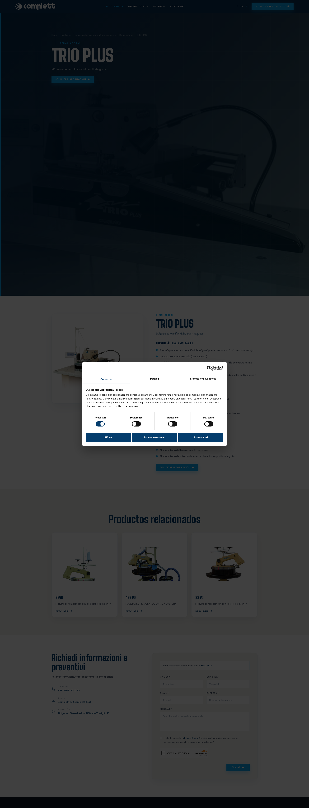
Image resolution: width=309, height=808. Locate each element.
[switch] (136, 424)
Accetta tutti (201, 437)
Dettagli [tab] (154, 378)
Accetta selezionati (154, 437)
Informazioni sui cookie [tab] (202, 378)
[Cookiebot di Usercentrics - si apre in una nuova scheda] (209, 368)
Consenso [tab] (106, 379)
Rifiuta (108, 437)
